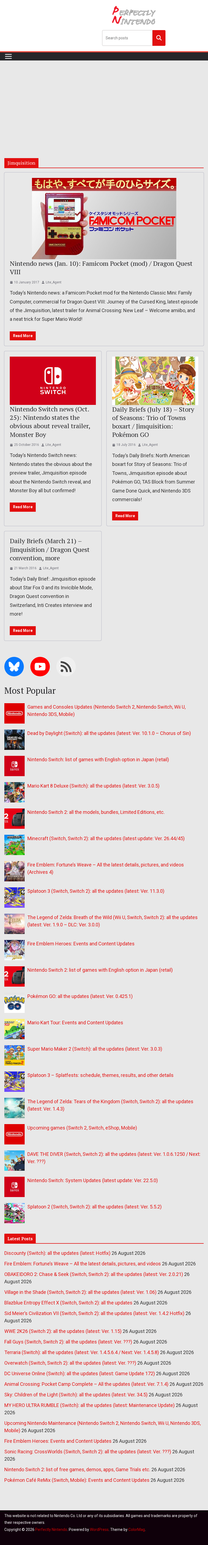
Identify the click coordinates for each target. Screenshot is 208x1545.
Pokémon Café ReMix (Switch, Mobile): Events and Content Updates (77, 1480)
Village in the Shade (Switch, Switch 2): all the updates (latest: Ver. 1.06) (80, 1292)
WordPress (99, 1529)
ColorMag (136, 1529)
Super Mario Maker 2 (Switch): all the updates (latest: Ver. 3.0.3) (94, 1049)
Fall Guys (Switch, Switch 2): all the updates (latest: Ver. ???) (68, 1342)
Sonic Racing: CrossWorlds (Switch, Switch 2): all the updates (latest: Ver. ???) (87, 1451)
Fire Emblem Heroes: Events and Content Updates (81, 943)
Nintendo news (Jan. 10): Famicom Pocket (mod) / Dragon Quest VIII (101, 267)
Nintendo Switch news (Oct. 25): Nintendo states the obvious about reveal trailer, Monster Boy (50, 422)
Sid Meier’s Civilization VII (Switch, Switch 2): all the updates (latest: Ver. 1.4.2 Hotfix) (94, 1313)
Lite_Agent (53, 282)
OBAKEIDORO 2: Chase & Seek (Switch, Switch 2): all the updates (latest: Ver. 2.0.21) (93, 1274)
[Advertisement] (104, 101)
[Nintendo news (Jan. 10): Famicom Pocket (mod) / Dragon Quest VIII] (104, 218)
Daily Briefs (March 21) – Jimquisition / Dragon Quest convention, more (50, 549)
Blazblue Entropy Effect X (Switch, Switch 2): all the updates (68, 1303)
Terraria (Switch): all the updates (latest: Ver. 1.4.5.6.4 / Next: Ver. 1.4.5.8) (81, 1352)
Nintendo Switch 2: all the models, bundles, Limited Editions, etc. (96, 812)
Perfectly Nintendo (51, 1529)
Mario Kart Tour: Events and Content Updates (75, 1022)
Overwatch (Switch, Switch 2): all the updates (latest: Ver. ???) (70, 1363)
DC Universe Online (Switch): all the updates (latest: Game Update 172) (79, 1373)
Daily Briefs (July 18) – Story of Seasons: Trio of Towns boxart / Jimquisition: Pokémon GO (153, 422)
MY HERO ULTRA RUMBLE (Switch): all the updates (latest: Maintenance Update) (89, 1405)
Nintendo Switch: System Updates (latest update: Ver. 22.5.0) (92, 1180)
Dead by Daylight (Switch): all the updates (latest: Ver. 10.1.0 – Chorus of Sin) (109, 733)
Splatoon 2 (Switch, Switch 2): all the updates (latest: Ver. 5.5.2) (94, 1207)
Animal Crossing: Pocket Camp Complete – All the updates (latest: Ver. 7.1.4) (86, 1384)
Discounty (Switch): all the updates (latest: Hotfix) (57, 1253)
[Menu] (8, 56)
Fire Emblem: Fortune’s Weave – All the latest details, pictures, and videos (82, 1263)
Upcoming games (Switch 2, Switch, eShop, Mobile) (82, 1128)
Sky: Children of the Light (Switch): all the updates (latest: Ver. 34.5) (76, 1394)
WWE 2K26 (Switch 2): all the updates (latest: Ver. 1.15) (63, 1331)
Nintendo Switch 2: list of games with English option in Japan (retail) (100, 970)
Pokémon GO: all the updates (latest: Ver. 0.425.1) (80, 996)
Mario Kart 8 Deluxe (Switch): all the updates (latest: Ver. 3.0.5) (93, 786)
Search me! (158, 37)
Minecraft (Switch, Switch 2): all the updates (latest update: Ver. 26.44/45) (106, 838)
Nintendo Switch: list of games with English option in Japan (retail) (98, 759)
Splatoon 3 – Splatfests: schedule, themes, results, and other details (100, 1075)
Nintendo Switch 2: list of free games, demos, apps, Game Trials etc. (77, 1469)
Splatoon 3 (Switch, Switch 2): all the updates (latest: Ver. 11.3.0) (95, 891)
